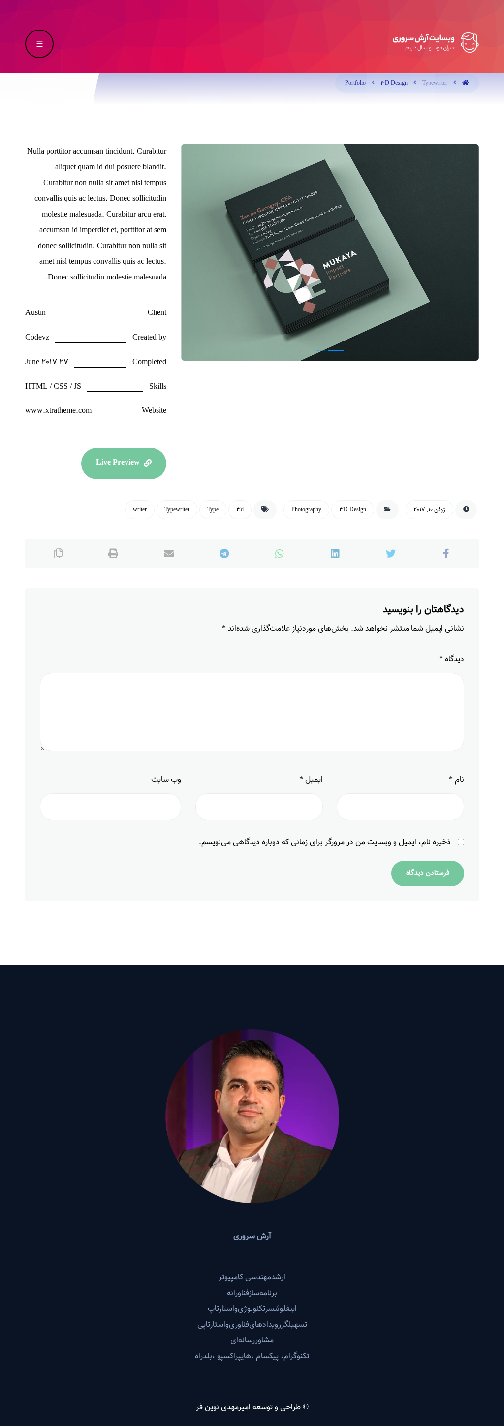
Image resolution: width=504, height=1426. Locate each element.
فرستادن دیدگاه (427, 873)
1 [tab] (323, 350)
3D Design (352, 509)
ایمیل (310, 780)
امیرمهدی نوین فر (223, 1407)
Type (213, 509)
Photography (306, 509)
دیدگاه (451, 659)
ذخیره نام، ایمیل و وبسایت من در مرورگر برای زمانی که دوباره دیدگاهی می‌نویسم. (325, 843)
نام (456, 780)
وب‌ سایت (166, 780)
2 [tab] (338, 350)
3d (240, 509)
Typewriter (176, 509)
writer (140, 509)
